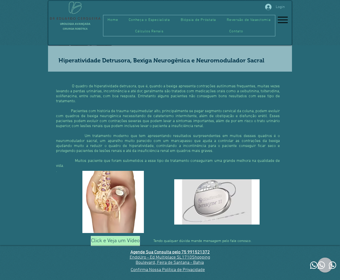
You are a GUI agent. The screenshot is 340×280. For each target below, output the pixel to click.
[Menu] (282, 19)
